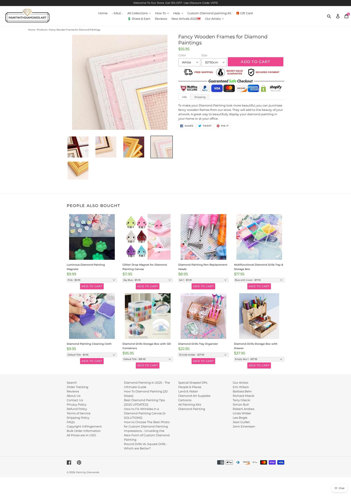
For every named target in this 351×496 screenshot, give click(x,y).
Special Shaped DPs (192, 382)
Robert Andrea (243, 409)
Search (72, 382)
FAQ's (71, 422)
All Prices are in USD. (81, 435)
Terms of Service (78, 413)
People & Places (189, 387)
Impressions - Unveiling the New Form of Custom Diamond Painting (147, 435)
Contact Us (75, 400)
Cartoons (184, 400)
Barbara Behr (242, 391)
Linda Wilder (242, 413)
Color (182, 55)
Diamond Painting (191, 409)
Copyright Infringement (84, 426)
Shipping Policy (78, 417)
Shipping (199, 97)
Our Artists (240, 382)
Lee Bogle (240, 417)
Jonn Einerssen (244, 426)
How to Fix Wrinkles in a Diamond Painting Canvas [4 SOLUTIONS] (145, 413)
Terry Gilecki (241, 400)
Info (184, 97)
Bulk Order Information (84, 431)
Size (204, 55)
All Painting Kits (189, 404)
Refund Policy (77, 409)
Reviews (73, 391)
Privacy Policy (76, 404)
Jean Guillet (241, 422)
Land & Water (188, 391)
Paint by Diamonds (87, 472)
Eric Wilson (241, 387)
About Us (73, 396)
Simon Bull (241, 404)
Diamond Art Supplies (194, 396)
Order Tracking (77, 387)
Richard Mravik (243, 396)
